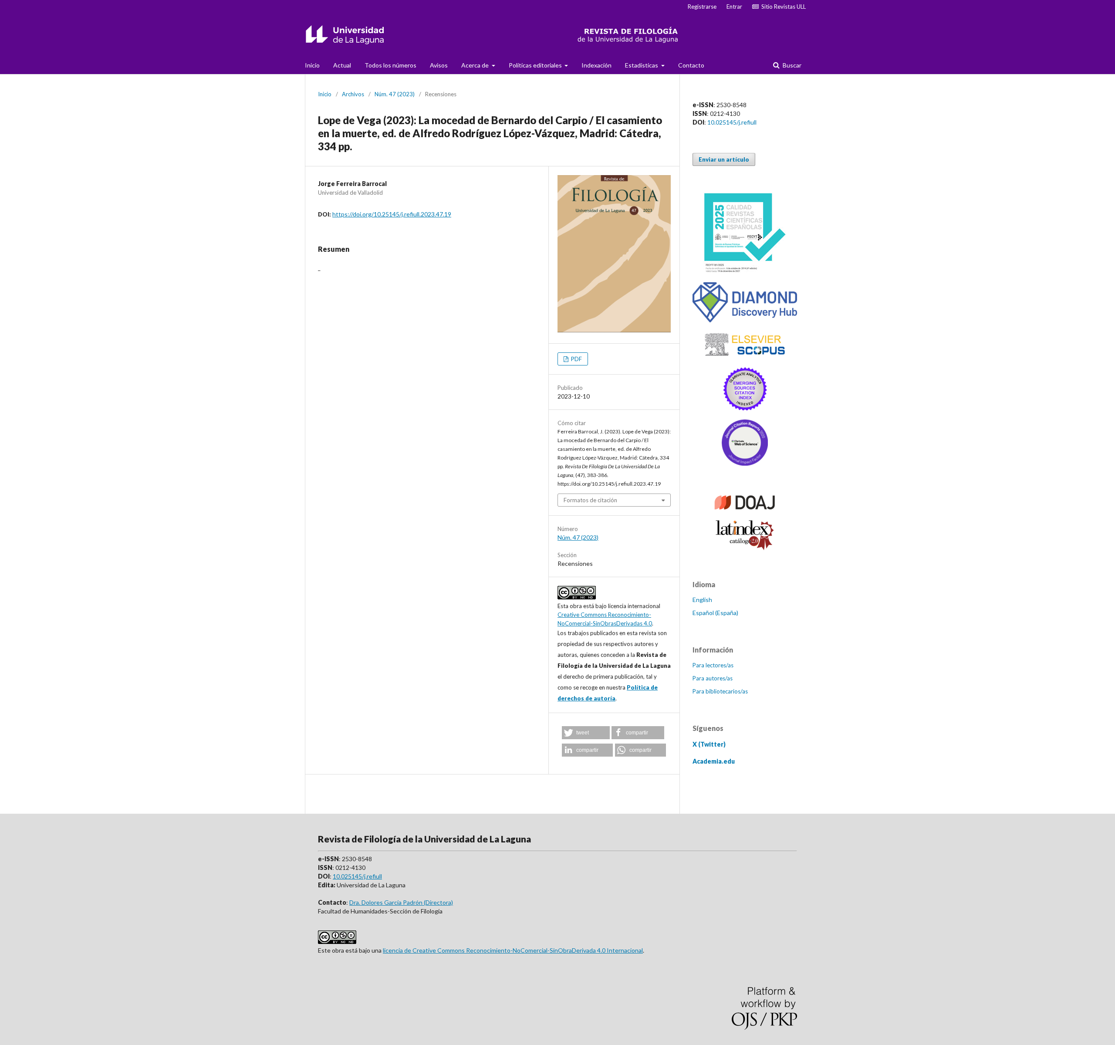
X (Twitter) (709, 744)
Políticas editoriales (536, 65)
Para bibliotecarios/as (720, 691)
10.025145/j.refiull (732, 122)
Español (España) (715, 612)
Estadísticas (642, 65)
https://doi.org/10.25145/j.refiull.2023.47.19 (391, 214)
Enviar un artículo (724, 159)
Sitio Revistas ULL (782, 6)
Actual (342, 65)
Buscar (791, 65)
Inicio (312, 65)
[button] (586, 732)
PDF (576, 358)
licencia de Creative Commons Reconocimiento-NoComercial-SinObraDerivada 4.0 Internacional (513, 950)
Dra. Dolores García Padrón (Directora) (401, 902)
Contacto (691, 65)
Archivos (353, 94)
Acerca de (475, 65)
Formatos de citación (590, 500)
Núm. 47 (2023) (395, 94)
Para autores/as (713, 678)
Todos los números (390, 65)
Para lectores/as (713, 665)
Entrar (734, 6)
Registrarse (702, 6)
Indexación (596, 65)
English (702, 599)
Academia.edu (714, 761)
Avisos (439, 65)
